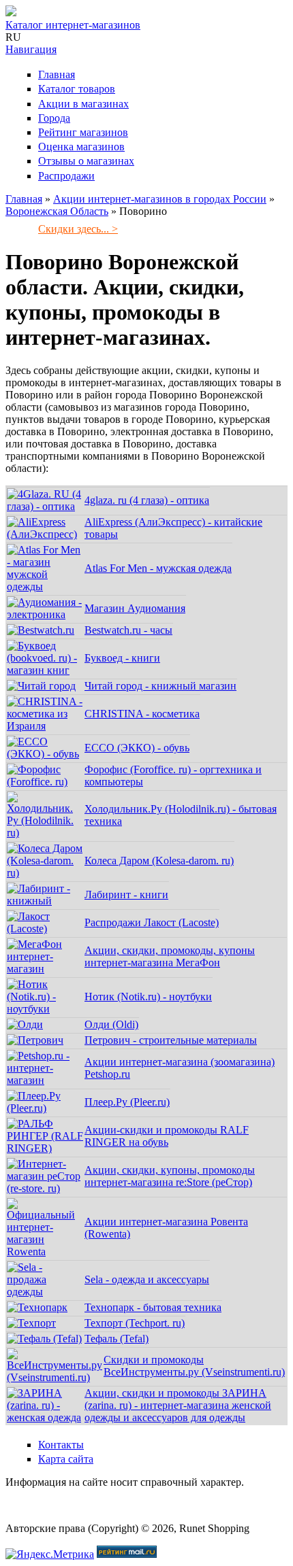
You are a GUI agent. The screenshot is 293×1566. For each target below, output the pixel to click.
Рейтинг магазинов (83, 132)
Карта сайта (65, 1459)
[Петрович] (35, 1040)
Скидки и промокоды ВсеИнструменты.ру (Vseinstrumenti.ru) (194, 1366)
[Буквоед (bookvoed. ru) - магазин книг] (45, 670)
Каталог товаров (76, 89)
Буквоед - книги (122, 658)
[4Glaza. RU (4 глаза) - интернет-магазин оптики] (45, 506)
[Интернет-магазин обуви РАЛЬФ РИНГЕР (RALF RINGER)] (45, 1148)
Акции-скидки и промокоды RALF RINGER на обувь (166, 1136)
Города (54, 118)
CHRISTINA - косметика (142, 713)
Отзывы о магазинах (86, 161)
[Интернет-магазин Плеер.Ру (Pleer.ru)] (45, 1108)
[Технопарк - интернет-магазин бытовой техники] (37, 1307)
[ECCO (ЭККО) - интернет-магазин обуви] (45, 754)
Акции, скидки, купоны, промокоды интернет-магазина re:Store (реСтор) (169, 1176)
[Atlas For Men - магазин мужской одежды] (45, 586)
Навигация (31, 49)
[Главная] (10, 12)
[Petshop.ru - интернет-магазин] (45, 1080)
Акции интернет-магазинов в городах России (159, 199)
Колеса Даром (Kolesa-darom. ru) (159, 860)
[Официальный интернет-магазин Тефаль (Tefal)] (44, 1338)
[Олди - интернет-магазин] (25, 1024)
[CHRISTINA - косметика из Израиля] (45, 726)
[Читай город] (41, 686)
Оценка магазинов (81, 146)
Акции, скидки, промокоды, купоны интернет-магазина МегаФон (169, 956)
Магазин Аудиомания (134, 608)
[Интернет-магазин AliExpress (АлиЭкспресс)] (45, 534)
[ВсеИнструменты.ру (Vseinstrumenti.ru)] (54, 1377)
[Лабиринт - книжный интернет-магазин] (45, 900)
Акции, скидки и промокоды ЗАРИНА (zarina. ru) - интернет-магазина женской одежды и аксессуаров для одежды (177, 1405)
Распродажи (66, 176)
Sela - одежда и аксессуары (146, 1279)
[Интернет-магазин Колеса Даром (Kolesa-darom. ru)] (45, 873)
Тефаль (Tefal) (116, 1338)
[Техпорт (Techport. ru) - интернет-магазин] (31, 1323)
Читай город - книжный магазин (160, 686)
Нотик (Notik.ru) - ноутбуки (148, 996)
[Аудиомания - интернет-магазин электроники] (45, 614)
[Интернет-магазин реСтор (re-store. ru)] (45, 1188)
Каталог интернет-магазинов (72, 25)
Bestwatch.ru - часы (128, 630)
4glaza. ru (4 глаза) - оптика (146, 500)
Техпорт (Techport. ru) (134, 1323)
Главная (56, 74)
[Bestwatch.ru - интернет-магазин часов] (40, 630)
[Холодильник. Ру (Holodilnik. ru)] (45, 832)
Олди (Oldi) (111, 1024)
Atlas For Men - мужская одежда (158, 568)
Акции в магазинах (83, 103)
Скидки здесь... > (78, 229)
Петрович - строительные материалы (170, 1040)
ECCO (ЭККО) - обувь (136, 747)
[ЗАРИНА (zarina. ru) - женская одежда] (45, 1417)
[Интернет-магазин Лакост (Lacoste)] (45, 928)
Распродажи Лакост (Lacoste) (151, 922)
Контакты (61, 1444)
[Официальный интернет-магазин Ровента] (45, 1251)
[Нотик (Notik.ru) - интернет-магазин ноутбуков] (45, 1009)
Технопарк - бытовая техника (152, 1307)
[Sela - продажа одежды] (45, 1291)
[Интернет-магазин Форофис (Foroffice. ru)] (45, 781)
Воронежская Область (56, 211)
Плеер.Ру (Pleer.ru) (127, 1102)
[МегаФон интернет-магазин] (45, 968)
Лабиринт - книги (126, 894)
